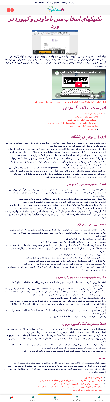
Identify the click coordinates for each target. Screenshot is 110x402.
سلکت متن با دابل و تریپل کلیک (82, 120)
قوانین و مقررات (52, 2)
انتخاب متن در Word (93, 113)
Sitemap (41, 2)
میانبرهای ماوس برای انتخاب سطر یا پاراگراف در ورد (72, 123)
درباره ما (72, 2)
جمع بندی (92, 129)
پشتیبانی (63, 2)
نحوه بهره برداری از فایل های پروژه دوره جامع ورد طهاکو (76, 383)
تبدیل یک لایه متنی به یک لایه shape (87, 390)
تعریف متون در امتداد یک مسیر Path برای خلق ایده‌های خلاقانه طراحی (71, 380)
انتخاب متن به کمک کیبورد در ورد (84, 126)
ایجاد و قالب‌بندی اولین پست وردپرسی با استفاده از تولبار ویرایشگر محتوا (69, 386)
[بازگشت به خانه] (55, 10)
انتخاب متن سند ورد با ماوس (86, 117)
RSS (36, 2)
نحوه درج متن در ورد (93, 377)
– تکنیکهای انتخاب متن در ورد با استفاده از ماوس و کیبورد (68, 102)
